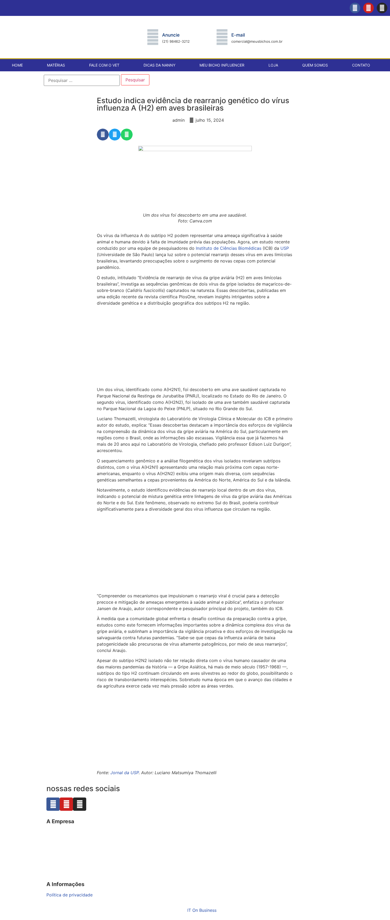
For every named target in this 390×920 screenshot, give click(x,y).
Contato (361, 65)
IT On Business (201, 910)
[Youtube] (368, 8)
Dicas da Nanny (159, 65)
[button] (103, 135)
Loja (273, 65)
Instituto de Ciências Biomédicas (228, 248)
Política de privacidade (69, 894)
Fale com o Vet (104, 65)
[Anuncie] (152, 37)
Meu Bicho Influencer (222, 65)
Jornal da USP (124, 772)
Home (17, 65)
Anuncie (171, 35)
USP (284, 248)
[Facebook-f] (355, 8)
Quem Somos (315, 65)
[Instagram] (382, 8)
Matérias (56, 65)
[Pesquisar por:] (82, 80)
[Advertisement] (195, 347)
